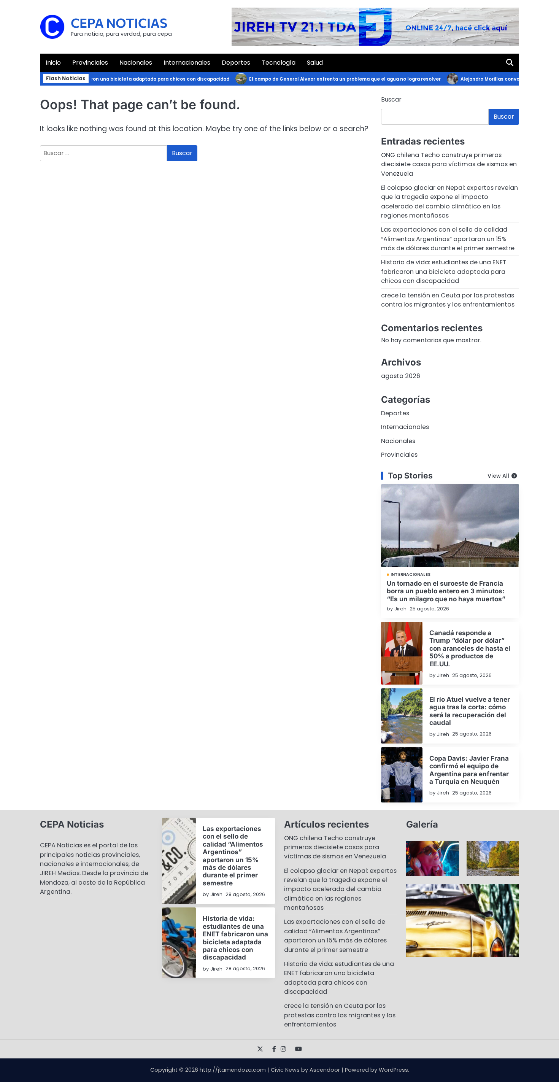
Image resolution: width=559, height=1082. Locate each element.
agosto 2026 (400, 376)
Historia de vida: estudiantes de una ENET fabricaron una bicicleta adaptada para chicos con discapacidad (444, 271)
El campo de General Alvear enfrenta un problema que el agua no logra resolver (332, 79)
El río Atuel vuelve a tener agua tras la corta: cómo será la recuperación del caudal (469, 710)
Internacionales (187, 62)
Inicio (53, 62)
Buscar (391, 99)
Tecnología (278, 62)
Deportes (236, 62)
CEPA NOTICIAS (119, 22)
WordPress (393, 1070)
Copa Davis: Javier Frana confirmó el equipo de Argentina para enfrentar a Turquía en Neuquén (469, 769)
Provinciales (90, 62)
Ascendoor (325, 1070)
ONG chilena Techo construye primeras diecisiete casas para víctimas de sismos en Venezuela (449, 164)
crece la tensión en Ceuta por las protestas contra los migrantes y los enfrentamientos (448, 300)
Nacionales (135, 62)
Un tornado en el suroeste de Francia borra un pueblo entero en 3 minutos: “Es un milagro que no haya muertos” (446, 591)
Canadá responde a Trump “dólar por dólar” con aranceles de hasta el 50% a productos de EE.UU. (469, 648)
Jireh (400, 608)
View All (498, 476)
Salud (315, 62)
